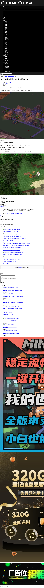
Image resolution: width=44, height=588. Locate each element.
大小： (1, 202)
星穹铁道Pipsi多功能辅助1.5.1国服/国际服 (13, 302)
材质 (6, 44)
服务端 (6, 54)
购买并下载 (2, 206)
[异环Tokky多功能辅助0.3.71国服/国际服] (11, 306)
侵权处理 (4, 59)
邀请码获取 (5, 62)
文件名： (2, 201)
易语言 (6, 38)
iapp (6, 35)
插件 (6, 42)
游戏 (6, 28)
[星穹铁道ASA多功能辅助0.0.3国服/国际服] (11, 293)
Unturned (4, 55)
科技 (6, 22)
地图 (6, 46)
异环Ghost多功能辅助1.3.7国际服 (11, 333)
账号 (6, 29)
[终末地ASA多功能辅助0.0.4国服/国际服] (11, 287)
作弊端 (6, 52)
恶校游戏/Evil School (8, 314)
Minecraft (4, 40)
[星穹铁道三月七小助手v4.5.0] (9, 324)
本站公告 (7, 60)
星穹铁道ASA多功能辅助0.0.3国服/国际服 (13, 296)
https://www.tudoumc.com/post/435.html (14, 213)
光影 (6, 47)
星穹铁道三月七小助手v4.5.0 (9, 327)
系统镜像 (7, 39)
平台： (1, 205)
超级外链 (7, 66)
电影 (6, 32)
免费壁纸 (7, 67)
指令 (6, 48)
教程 (6, 24)
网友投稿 (9, 82)
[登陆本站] (1, 74)
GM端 (6, 37)
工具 (6, 51)
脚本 (6, 25)
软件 (6, 21)
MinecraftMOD (11, 76)
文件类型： (2, 204)
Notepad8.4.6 (7, 68)
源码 (6, 27)
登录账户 (20, 267)
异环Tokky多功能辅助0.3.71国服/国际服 (12, 308)
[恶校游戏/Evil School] (7, 312)
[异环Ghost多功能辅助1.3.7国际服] (10, 330)
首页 (4, 18)
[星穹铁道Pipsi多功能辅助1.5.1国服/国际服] (11, 300)
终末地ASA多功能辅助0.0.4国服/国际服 (12, 290)
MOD (6, 43)
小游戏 (6, 63)
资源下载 (4, 20)
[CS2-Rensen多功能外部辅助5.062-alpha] (11, 318)
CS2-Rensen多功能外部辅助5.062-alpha (12, 321)
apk (5, 33)
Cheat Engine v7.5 (8, 69)
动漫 (6, 31)
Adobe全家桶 (7, 71)
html (6, 34)
